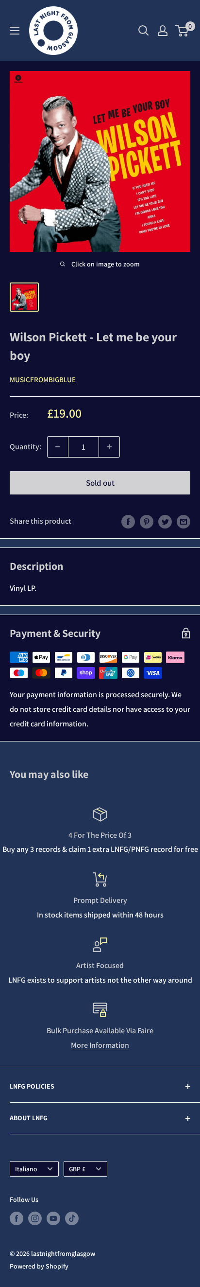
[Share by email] (183, 521)
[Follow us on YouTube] (53, 1219)
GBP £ (77, 1168)
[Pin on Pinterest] (146, 521)
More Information (100, 1045)
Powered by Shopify (39, 1266)
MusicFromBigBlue (43, 379)
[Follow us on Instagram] (35, 1219)
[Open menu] (14, 31)
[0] (182, 30)
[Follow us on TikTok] (72, 1219)
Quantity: (25, 446)
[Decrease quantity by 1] (58, 447)
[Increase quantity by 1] (109, 447)
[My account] (162, 30)
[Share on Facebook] (128, 521)
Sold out (100, 482)
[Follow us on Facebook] (16, 1219)
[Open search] (143, 30)
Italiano (26, 1168)
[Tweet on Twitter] (165, 521)
